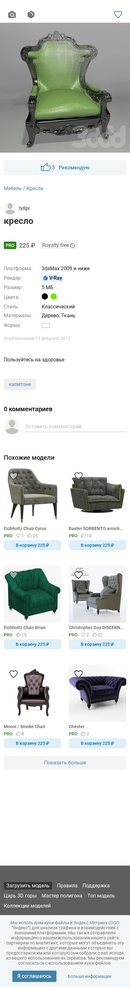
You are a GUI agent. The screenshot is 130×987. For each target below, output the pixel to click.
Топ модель (101, 896)
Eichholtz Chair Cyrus (25, 528)
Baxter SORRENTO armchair (96, 528)
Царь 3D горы (20, 896)
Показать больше (65, 763)
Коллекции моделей (27, 906)
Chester (77, 726)
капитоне (20, 384)
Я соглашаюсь (34, 976)
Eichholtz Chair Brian (25, 627)
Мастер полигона (62, 896)
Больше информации (89, 976)
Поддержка (96, 886)
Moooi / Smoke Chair (24, 726)
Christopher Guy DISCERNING (96, 627)
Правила (67, 886)
